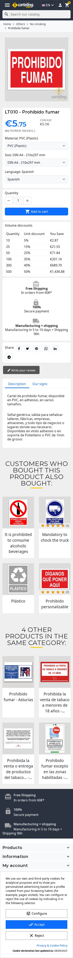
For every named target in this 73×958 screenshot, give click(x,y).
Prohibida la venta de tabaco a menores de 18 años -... (55, 702)
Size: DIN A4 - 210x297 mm (25, 155)
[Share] (19, 348)
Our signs (39, 384)
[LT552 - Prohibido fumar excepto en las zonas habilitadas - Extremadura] (55, 738)
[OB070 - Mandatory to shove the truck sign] (55, 512)
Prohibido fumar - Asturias (18, 696)
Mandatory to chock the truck (55, 537)
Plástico (18, 601)
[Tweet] (27, 348)
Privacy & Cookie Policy (52, 945)
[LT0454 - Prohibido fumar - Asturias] (18, 672)
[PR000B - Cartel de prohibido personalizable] (55, 579)
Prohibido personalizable (54, 603)
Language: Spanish (19, 172)
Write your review (23, 370)
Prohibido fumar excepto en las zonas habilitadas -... (54, 769)
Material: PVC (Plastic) (21, 138)
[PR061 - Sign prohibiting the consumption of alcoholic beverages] (18, 512)
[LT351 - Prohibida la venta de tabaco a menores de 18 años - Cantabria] (55, 672)
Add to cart (36, 211)
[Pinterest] (36, 348)
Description (17, 384)
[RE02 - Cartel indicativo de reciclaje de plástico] (18, 579)
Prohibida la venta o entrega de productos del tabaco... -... (18, 769)
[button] (60, 5)
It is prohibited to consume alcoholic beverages (18, 543)
